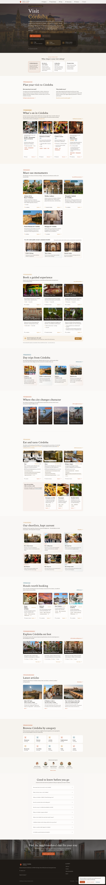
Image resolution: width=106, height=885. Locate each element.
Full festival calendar (77, 118)
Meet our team (53, 770)
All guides (80, 529)
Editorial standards (69, 871)
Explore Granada (22, 874)
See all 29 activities (78, 281)
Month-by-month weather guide (63, 98)
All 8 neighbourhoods (77, 403)
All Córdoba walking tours (76, 638)
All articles (79, 682)
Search (67, 873)
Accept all (82, 882)
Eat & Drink (53, 1)
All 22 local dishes (38, 488)
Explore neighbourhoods (48, 853)
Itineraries (69, 1)
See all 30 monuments (77, 177)
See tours (77, 338)
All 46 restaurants (78, 447)
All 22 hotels (79, 590)
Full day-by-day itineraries (28, 98)
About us (67, 866)
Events (77, 1)
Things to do (46, 36)
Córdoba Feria (42, 118)
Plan (61, 1)
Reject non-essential (90, 882)
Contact (67, 868)
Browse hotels (60, 853)
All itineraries (79, 361)
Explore (44, 1)
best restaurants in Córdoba (36, 446)
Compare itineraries (36, 36)
